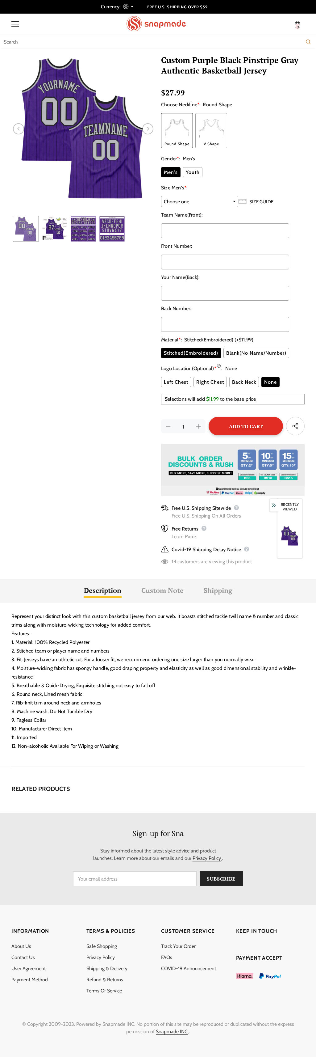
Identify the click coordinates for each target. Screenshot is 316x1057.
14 (174, 561)
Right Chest (210, 382)
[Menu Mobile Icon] (15, 24)
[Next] (147, 128)
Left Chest (176, 382)
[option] (83, 129)
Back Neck (244, 382)
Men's (171, 172)
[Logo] (159, 24)
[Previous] (18, 128)
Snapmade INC (172, 1031)
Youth (193, 172)
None (270, 382)
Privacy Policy (207, 858)
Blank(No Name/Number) (256, 353)
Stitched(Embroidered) (191, 353)
